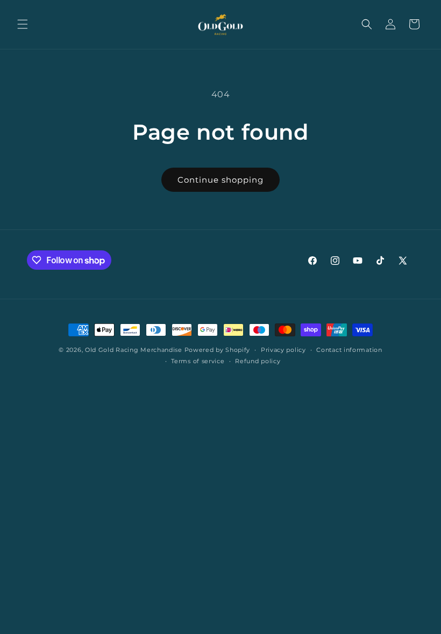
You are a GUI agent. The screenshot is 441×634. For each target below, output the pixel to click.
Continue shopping (220, 180)
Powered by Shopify (217, 350)
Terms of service (197, 361)
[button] (22, 24)
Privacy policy (283, 350)
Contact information (349, 350)
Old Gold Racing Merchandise (133, 350)
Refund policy (257, 361)
